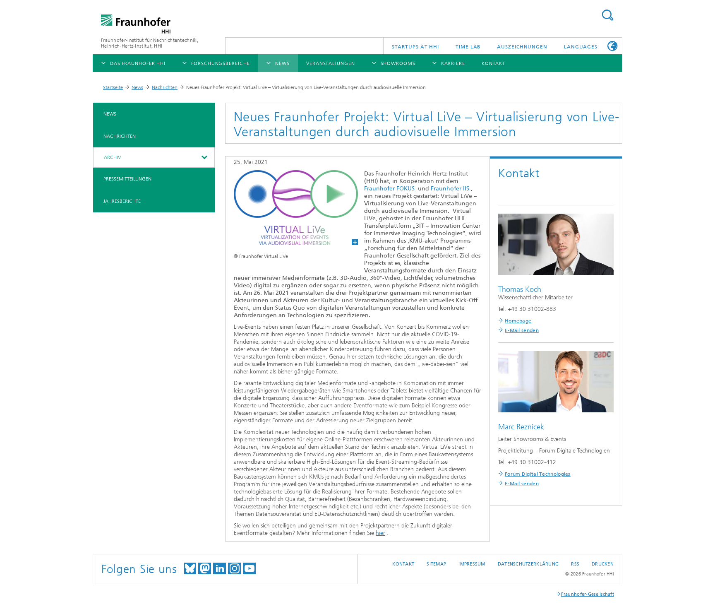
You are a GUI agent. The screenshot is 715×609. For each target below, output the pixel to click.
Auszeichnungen (522, 47)
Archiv (112, 157)
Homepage (518, 321)
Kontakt (403, 564)
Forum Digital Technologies (538, 474)
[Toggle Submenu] (204, 157)
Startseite (113, 87)
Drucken (603, 564)
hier (380, 533)
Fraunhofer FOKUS (389, 188)
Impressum (471, 564)
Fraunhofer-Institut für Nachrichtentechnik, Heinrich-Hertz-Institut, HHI (149, 43)
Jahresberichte (122, 201)
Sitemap (436, 564)
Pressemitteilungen (127, 179)
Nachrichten (165, 87)
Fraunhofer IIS (450, 188)
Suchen (607, 15)
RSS (575, 564)
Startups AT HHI (415, 47)
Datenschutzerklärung (528, 564)
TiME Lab (468, 47)
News (137, 87)
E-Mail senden (522, 330)
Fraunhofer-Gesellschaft (587, 594)
